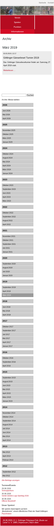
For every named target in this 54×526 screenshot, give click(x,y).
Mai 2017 (6, 338)
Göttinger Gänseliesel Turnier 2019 (21, 58)
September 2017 (9, 331)
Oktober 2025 (8, 134)
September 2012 (9, 472)
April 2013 (7, 456)
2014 (5, 407)
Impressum (23, 522)
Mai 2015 (6, 389)
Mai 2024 (6, 162)
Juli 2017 (6, 334)
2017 (5, 321)
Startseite (42, 3)
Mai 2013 (6, 452)
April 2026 (7, 119)
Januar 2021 (8, 252)
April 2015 (7, 393)
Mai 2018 (6, 311)
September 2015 (9, 378)
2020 (5, 258)
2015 (5, 372)
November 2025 (9, 130)
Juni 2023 (6, 193)
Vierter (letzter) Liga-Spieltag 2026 (15, 496)
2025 (5, 124)
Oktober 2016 (8, 358)
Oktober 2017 (8, 327)
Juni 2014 (6, 432)
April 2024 (7, 166)
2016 (5, 352)
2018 (5, 301)
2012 (5, 466)
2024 (5, 148)
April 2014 (7, 440)
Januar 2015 (8, 401)
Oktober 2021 (8, 240)
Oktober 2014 (8, 417)
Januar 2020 (8, 275)
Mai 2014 (6, 436)
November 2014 (9, 413)
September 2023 (9, 189)
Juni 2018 (6, 307)
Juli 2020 (6, 272)
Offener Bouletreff (8, 501)
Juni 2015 (6, 385)
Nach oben (34, 522)
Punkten (17, 27)
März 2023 (7, 201)
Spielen (17, 22)
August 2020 (8, 268)
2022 (5, 207)
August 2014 (8, 425)
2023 (5, 179)
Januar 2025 (8, 142)
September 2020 (9, 264)
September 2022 (9, 217)
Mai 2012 (6, 476)
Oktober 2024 (8, 154)
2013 (5, 446)
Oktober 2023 (8, 185)
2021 (5, 230)
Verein (17, 17)
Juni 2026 (6, 111)
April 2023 (7, 197)
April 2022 (7, 224)
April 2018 (7, 315)
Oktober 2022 (8, 213)
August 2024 (8, 158)
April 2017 (7, 342)
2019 (5, 281)
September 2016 (9, 362)
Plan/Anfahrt (6, 514)
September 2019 (9, 287)
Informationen (17, 31)
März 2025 (7, 138)
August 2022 (8, 221)
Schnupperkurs (8, 491)
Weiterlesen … (9, 70)
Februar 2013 (8, 460)
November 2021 (9, 236)
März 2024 (7, 170)
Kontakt (51, 3)
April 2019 (7, 291)
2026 (5, 105)
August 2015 (8, 382)
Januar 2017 (8, 346)
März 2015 (7, 397)
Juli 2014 (6, 429)
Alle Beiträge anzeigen (11, 480)
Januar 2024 (8, 173)
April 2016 (7, 366)
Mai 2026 (6, 115)
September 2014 (9, 421)
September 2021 (9, 244)
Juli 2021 (6, 248)
